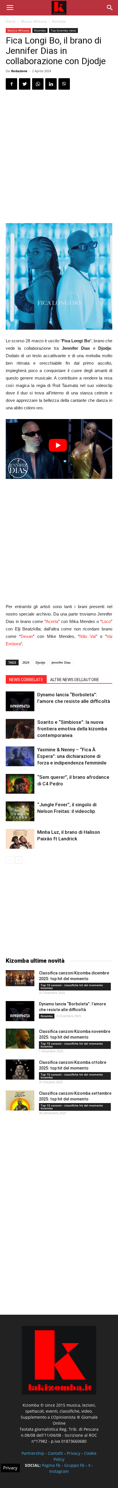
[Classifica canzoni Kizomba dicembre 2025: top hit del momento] (20, 978)
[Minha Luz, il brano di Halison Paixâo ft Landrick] (20, 839)
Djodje (40, 662)
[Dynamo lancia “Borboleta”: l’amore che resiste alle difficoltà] (20, 701)
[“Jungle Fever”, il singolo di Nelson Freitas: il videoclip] (20, 811)
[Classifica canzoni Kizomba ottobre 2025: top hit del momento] (20, 1070)
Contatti (55, 1453)
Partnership (32, 1453)
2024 (25, 662)
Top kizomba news (63, 30)
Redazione (19, 71)
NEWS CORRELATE (26, 679)
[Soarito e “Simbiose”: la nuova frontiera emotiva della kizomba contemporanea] (20, 729)
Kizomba (59, 21)
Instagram (59, 1471)
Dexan (27, 636)
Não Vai (87, 636)
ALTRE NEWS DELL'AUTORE (74, 679)
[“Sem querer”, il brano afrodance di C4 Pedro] (20, 784)
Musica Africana (34, 21)
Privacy (73, 1453)
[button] (110, 7)
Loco (106, 621)
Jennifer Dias (61, 662)
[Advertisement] (59, 156)
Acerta (52, 621)
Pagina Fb (51, 1465)
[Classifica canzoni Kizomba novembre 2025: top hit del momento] (20, 1039)
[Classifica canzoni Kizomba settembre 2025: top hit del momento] (20, 1100)
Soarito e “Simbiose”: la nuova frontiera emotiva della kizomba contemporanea (72, 728)
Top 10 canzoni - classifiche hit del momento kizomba (72, 986)
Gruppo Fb (74, 1465)
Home (10, 21)
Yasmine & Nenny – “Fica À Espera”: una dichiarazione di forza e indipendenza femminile (72, 756)
